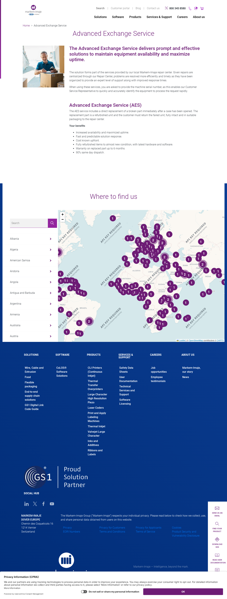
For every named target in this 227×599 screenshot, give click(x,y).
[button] (62, 214)
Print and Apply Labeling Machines (97, 417)
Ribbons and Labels (95, 452)
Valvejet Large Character (96, 433)
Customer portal (120, 8)
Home (26, 25)
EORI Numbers (71, 531)
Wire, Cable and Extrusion (34, 369)
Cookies (176, 527)
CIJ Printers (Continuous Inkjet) (95, 371)
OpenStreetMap (196, 340)
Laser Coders (96, 407)
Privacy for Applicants (148, 527)
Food (28, 377)
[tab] (34, 358)
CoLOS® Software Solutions (61, 371)
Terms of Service (145, 531)
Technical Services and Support (127, 390)
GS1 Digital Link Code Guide (34, 407)
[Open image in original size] (33, 9)
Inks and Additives (93, 443)
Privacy (67, 527)
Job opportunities (159, 369)
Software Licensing (125, 401)
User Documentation (128, 379)
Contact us (153, 8)
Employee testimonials (158, 379)
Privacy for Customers (112, 527)
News (185, 377)
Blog (138, 8)
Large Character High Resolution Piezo (97, 398)
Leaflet (182, 340)
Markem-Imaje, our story (191, 369)
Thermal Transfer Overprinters (95, 385)
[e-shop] (202, 8)
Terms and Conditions (112, 531)
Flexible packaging (31, 384)
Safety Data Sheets (126, 369)
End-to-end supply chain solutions (32, 395)
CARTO (220, 340)
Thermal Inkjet (96, 426)
